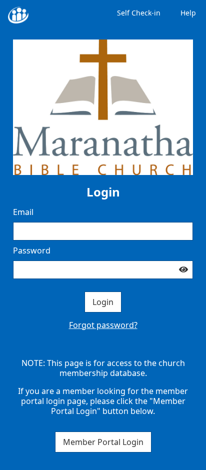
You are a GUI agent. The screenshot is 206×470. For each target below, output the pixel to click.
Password (31, 250)
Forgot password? (103, 325)
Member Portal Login (103, 442)
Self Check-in (138, 13)
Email (23, 212)
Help (188, 13)
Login (103, 302)
